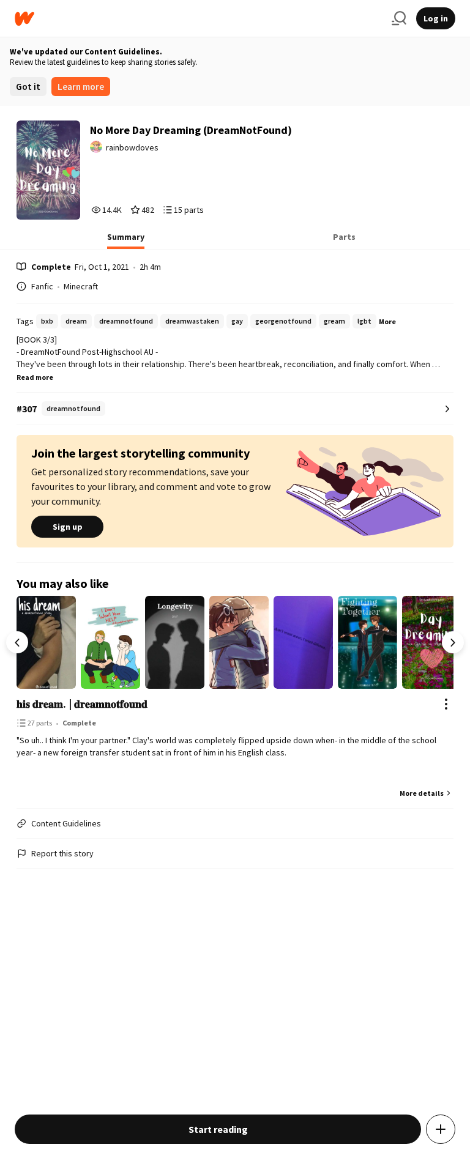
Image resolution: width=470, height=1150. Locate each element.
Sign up (68, 526)
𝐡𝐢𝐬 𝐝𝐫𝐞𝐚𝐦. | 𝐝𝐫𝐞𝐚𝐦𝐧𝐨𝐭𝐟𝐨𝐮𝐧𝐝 (82, 704)
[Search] (399, 18)
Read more (35, 377)
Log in (435, 18)
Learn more (81, 86)
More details (422, 793)
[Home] (198, 18)
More (387, 321)
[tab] (125, 240)
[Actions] (446, 704)
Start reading (218, 1129)
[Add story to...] (440, 1129)
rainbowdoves (132, 147)
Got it (28, 86)
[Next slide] (453, 642)
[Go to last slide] (17, 642)
